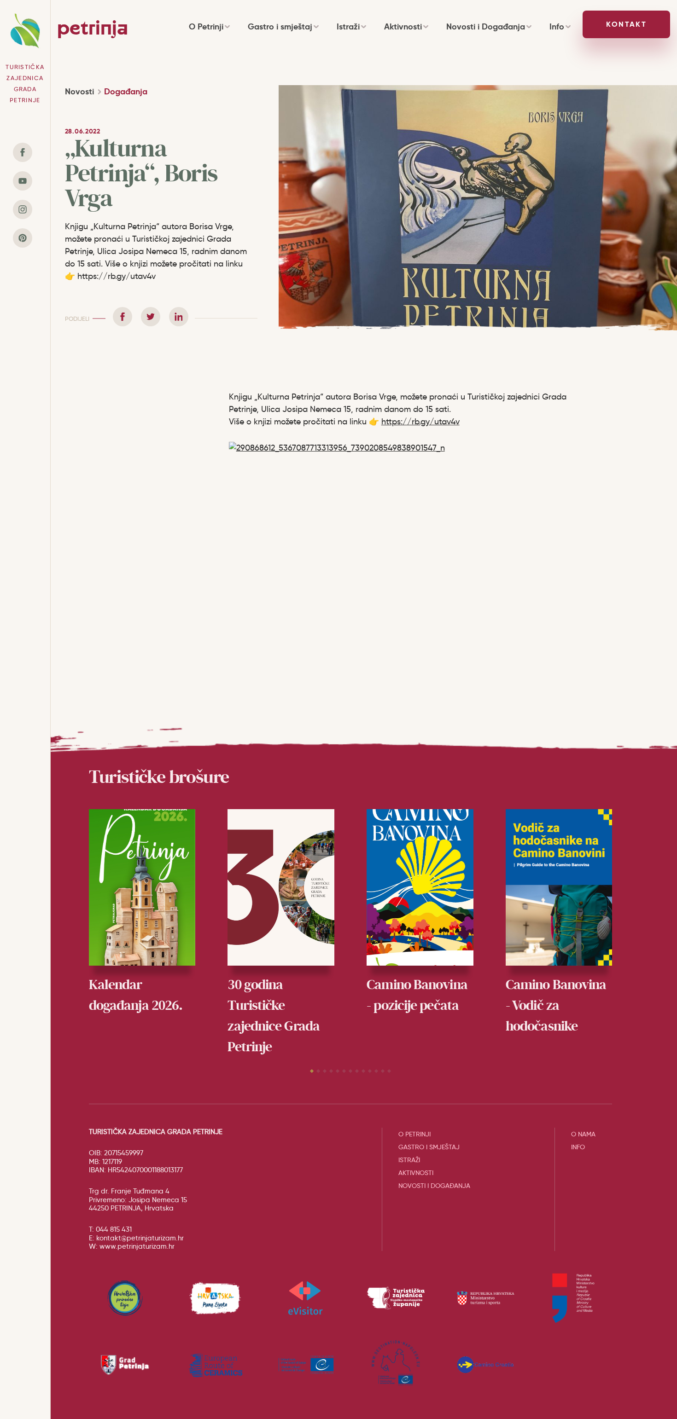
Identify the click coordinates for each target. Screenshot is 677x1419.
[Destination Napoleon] (395, 1364)
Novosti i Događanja (485, 26)
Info (556, 26)
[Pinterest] (22, 238)
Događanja (125, 91)
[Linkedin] (178, 316)
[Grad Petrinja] (125, 1364)
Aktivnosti (403, 26)
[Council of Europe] (305, 1364)
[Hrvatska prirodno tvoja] (125, 1298)
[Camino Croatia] (485, 1364)
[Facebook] (22, 152)
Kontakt (626, 24)
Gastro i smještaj (280, 26)
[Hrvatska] (215, 1298)
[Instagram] (22, 209)
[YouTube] (22, 181)
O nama (583, 1134)
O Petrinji (206, 26)
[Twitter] (150, 316)
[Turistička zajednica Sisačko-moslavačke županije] (395, 1298)
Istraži (348, 26)
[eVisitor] (305, 1298)
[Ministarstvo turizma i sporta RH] (485, 1298)
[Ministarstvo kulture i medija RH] (575, 1298)
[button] (312, 1071)
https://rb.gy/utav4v (420, 422)
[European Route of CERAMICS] (215, 1364)
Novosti (79, 91)
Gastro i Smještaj (429, 1147)
